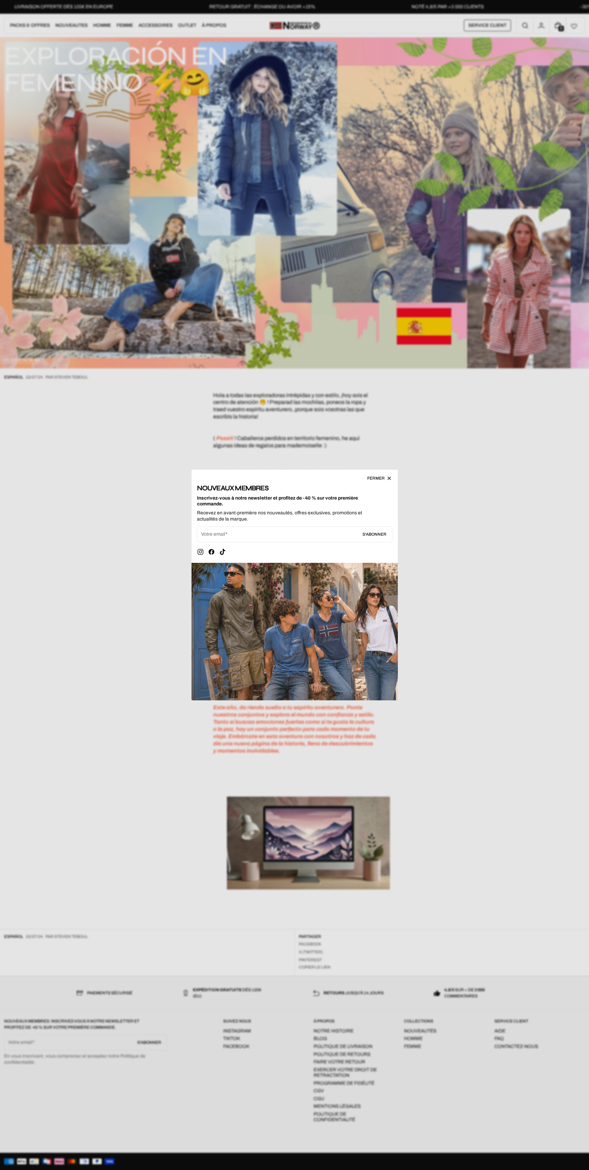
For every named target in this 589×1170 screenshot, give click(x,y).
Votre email (213, 534)
